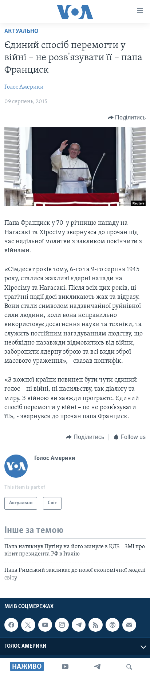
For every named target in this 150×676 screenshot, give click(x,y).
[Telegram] (97, 667)
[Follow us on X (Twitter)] (28, 625)
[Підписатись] (129, 625)
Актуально (21, 31)
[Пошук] (129, 667)
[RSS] (95, 625)
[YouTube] (65, 667)
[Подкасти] (112, 625)
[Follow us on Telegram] (79, 625)
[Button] (127, 117)
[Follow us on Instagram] (62, 625)
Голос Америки (24, 87)
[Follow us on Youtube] (45, 625)
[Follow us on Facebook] (11, 625)
